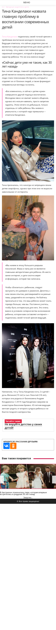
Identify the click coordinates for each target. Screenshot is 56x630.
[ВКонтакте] (6, 446)
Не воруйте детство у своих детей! (23, 426)
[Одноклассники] (13, 446)
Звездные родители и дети (17, 7)
